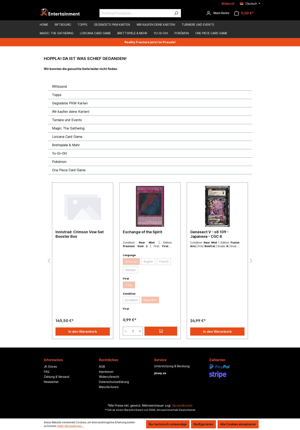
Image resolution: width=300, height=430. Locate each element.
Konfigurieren (203, 424)
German (130, 270)
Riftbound (59, 86)
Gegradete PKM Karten (70, 103)
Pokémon (59, 162)
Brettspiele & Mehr (66, 145)
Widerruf (227, 3)
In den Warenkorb (82, 331)
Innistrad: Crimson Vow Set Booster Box (80, 234)
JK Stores (50, 366)
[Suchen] (176, 13)
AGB (102, 366)
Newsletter (51, 382)
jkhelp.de (160, 373)
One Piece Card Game (69, 170)
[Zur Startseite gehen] (60, 13)
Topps (56, 95)
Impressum (106, 371)
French (164, 261)
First (129, 285)
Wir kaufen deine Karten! (70, 111)
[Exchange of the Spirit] (150, 206)
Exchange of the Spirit (142, 232)
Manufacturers (109, 387)
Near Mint (150, 300)
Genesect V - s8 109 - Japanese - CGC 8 (209, 234)
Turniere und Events (67, 120)
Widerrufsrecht (109, 376)
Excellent (131, 300)
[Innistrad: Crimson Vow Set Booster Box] (83, 206)
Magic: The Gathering (68, 128)
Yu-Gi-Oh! (59, 153)
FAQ (46, 371)
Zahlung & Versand (56, 376)
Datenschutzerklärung (114, 382)
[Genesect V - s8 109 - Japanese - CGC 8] (217, 206)
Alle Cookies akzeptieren (238, 424)
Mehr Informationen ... (71, 426)
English (148, 261)
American (131, 261)
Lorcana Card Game (67, 137)
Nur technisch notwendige (168, 424)
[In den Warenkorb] (160, 331)
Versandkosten (182, 405)
